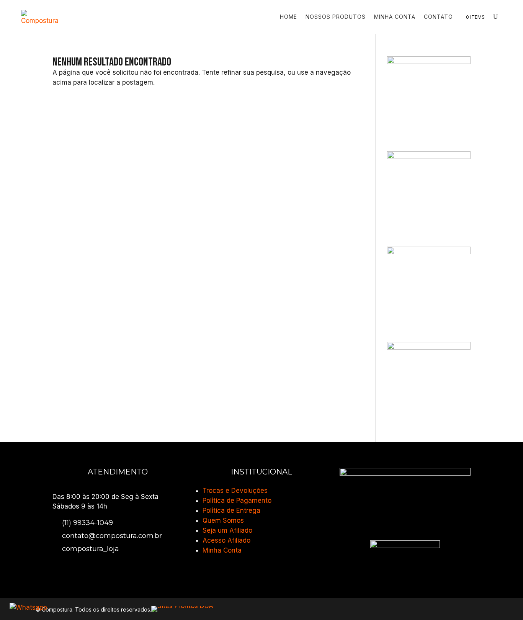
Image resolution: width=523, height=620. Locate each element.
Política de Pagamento (237, 500)
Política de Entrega (231, 510)
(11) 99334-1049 (87, 523)
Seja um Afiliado (227, 530)
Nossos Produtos (336, 16)
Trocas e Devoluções (235, 490)
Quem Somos (223, 520)
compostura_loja (90, 549)
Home (288, 16)
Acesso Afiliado (226, 540)
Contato (438, 16)
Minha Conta (394, 16)
